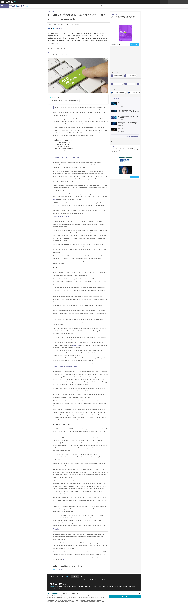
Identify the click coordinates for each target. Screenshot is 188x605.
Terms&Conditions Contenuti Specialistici (91, 579)
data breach (76, 345)
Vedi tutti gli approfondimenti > (132, 136)
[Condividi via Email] (57, 28)
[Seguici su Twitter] (84, 576)
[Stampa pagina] (59, 28)
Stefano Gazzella (53, 47)
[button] (4, 6)
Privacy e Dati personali (73, 24)
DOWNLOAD (134, 44)
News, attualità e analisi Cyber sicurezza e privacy (106, 6)
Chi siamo (132, 6)
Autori (55, 579)
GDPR (55, 199)
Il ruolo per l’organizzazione (64, 146)
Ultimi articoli (35, 6)
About (51, 579)
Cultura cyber (90, 6)
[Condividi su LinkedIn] (54, 28)
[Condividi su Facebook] (49, 28)
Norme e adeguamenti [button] (69, 6)
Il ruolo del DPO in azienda (64, 151)
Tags (60, 579)
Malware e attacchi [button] (56, 6)
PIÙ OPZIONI (125, 602)
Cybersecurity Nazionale (45, 6)
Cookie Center (105, 579)
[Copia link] (62, 28)
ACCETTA (125, 597)
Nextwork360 (53, 586)
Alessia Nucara (52, 52)
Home (49, 24)
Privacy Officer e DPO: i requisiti (63, 142)
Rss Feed (65, 579)
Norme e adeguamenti (59, 24)
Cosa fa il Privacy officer (61, 144)
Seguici (74, 576)
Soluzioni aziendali (81, 6)
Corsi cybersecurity (123, 6)
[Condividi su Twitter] (51, 28)
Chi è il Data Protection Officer (63, 149)
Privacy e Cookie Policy (74, 579)
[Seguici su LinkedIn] (81, 576)
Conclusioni (57, 153)
